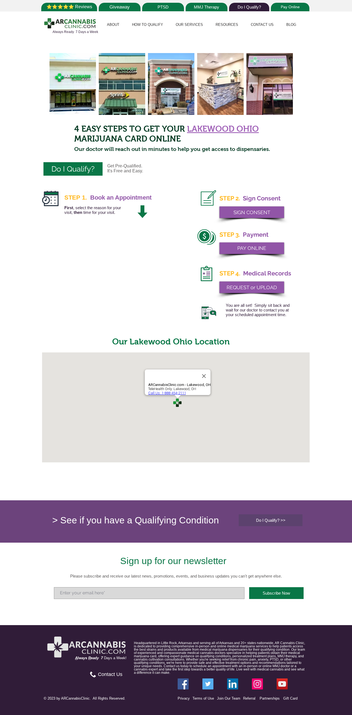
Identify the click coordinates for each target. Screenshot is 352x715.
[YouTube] (282, 683)
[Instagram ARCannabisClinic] (257, 683)
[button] (113, 24)
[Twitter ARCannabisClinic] (207, 683)
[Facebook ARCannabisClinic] (183, 683)
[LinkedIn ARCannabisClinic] (232, 683)
